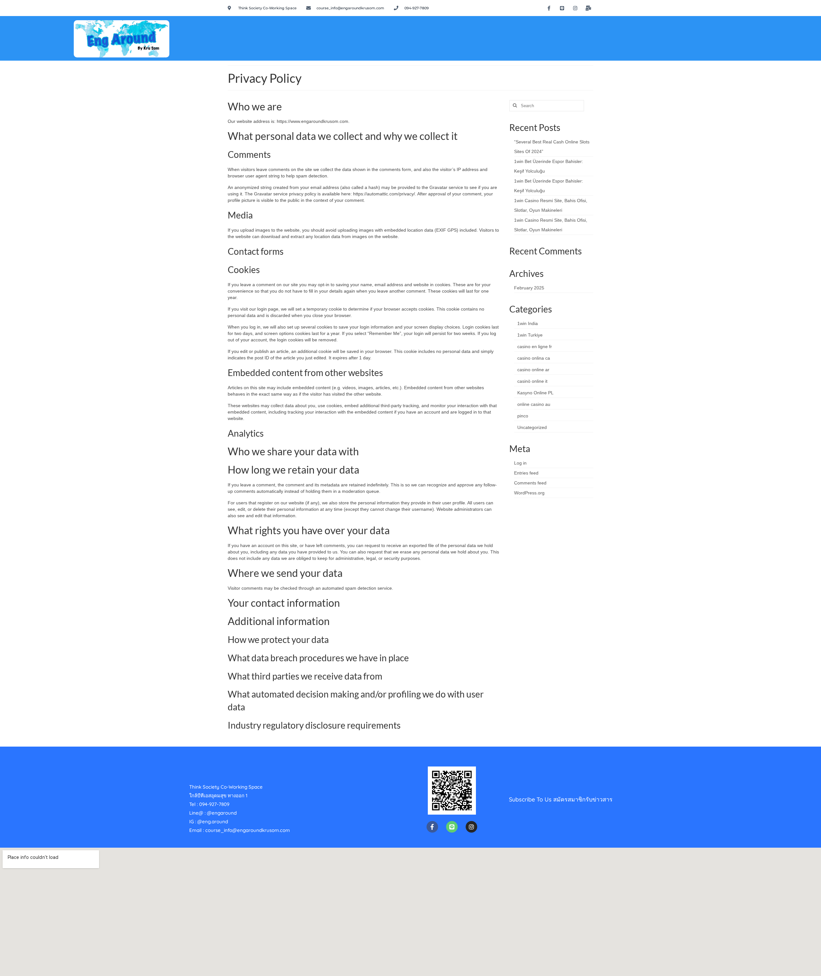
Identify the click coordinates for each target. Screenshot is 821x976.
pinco (522, 415)
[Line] (562, 8)
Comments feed (530, 482)
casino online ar (533, 369)
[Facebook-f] (549, 8)
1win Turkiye (530, 335)
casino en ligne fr (534, 346)
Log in (520, 463)
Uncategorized (532, 427)
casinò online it (532, 381)
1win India (527, 323)
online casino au (533, 404)
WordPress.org (529, 492)
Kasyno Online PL (535, 392)
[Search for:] (546, 105)
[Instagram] (575, 8)
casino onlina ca (533, 358)
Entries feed (526, 472)
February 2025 (529, 287)
